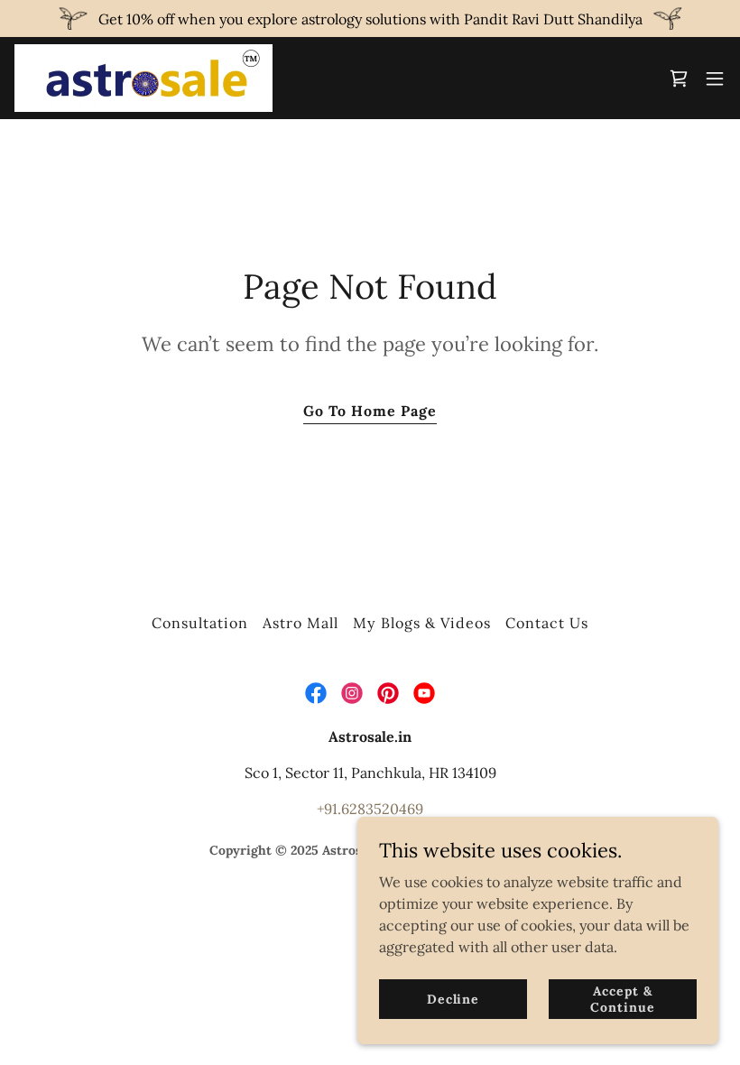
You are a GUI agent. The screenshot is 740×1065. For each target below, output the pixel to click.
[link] (143, 78)
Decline (453, 998)
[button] (715, 78)
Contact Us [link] (546, 623)
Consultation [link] (200, 623)
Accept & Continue (622, 998)
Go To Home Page (370, 411)
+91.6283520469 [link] (370, 809)
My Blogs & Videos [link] (421, 623)
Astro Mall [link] (300, 623)
